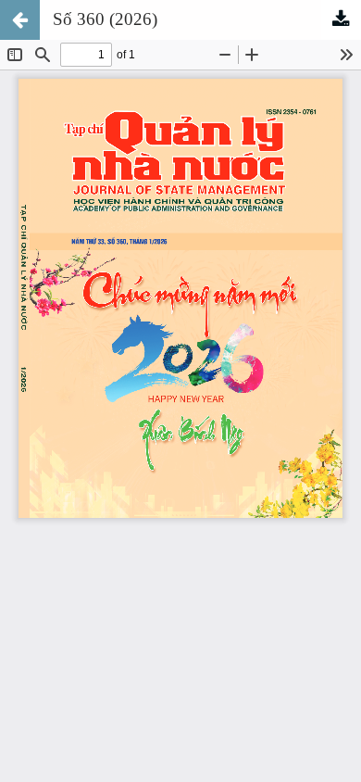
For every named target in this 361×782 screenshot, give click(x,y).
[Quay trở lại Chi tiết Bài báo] (20, 20)
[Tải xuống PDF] (341, 20)
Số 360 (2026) (105, 19)
